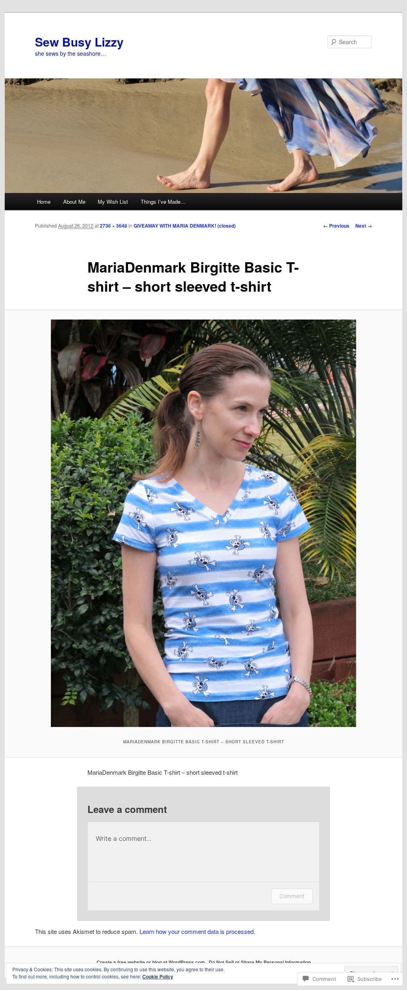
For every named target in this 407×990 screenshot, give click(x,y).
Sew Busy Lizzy (79, 41)
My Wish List (113, 201)
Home (43, 201)
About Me (74, 201)
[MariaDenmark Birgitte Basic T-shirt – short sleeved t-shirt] (203, 523)
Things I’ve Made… (163, 201)
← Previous (336, 225)
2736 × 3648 (113, 225)
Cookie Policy (157, 976)
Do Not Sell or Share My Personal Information (260, 962)
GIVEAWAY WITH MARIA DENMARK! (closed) (185, 225)
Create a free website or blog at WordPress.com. (151, 962)
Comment (291, 896)
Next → (363, 225)
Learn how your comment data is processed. (197, 931)
